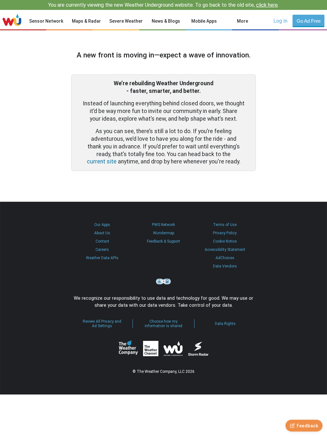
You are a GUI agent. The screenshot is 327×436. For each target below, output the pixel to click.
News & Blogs (166, 21)
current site (102, 161)
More (242, 21)
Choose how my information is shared (163, 323)
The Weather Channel (150, 348)
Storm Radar (198, 348)
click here (267, 5)
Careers (102, 249)
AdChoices (225, 258)
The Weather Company (128, 348)
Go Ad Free (309, 21)
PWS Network (163, 224)
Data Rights (225, 323)
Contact (102, 241)
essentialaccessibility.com (163, 281)
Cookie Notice (225, 241)
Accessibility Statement (225, 249)
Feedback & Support (163, 241)
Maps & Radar (86, 21)
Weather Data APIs (102, 258)
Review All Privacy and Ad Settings (102, 323)
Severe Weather (126, 21)
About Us (102, 233)
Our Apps (102, 224)
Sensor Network (46, 21)
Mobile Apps (204, 21)
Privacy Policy (225, 233)
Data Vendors (225, 266)
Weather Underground (173, 348)
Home (12, 20)
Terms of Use (225, 224)
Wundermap (163, 233)
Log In (280, 21)
